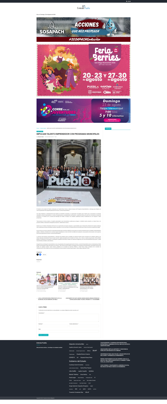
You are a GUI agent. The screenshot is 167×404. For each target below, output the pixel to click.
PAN (90, 374)
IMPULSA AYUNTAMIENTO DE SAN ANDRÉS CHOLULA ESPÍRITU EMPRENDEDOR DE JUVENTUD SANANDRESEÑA (45, 287)
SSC (76, 389)
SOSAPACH (71, 389)
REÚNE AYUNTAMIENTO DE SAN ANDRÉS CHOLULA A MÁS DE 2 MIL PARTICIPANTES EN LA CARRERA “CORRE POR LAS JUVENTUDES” (115, 360)
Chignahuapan (71, 354)
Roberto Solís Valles (77, 380)
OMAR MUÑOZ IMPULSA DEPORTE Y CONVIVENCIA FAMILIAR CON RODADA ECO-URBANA (114, 349)
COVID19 (72, 357)
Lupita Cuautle (82, 371)
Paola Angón (72, 377)
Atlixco (89, 350)
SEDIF (89, 383)
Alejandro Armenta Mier (76, 344)
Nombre (41, 324)
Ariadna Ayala (71, 350)
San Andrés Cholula (91, 380)
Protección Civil (89, 377)
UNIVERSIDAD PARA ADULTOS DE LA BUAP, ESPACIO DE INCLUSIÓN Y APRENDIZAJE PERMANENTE (115, 354)
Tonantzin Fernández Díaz (76, 392)
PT (95, 377)
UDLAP (87, 392)
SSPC (84, 389)
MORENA (91, 371)
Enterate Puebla (41, 136)
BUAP (95, 351)
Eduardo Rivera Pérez (86, 357)
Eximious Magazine (50, 398)
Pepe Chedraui (81, 377)
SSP (80, 389)
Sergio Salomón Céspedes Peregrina (78, 386)
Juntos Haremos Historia (73, 368)
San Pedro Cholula (83, 383)
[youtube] (129, 1)
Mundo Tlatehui (73, 374)
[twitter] (128, 1)
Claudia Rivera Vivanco (83, 354)
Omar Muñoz (83, 374)
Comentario (42, 313)
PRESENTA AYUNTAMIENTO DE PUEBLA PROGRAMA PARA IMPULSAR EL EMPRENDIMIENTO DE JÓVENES (88, 287)
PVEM (70, 380)
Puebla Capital (40, 131)
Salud (84, 380)
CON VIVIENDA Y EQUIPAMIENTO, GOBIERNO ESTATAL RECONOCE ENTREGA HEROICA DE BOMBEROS (114, 366)
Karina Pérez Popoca (85, 368)
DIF (77, 357)
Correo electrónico (73, 324)
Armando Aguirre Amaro (80, 350)
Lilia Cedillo (72, 371)
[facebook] (126, 1)
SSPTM (94, 389)
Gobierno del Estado (77, 361)
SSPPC (89, 389)
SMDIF (91, 386)
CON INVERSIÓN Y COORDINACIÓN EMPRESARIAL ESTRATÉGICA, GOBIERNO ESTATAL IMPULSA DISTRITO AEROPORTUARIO (115, 344)
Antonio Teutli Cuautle (88, 347)
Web (40, 329)
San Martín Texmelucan (73, 383)
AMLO (87, 344)
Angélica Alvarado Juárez (75, 347)
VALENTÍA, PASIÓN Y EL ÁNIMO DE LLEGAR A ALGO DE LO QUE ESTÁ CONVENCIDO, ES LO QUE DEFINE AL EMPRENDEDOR (68, 287)
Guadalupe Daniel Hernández (76, 364)
